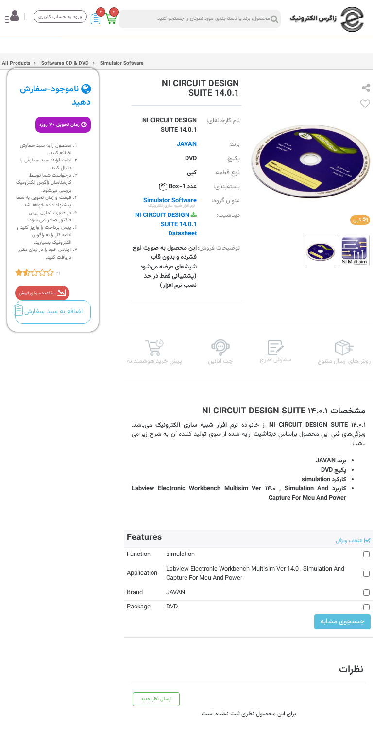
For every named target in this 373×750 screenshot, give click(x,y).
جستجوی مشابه (342, 621)
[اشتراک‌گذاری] (366, 89)
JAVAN (187, 144)
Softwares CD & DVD (64, 63)
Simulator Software (121, 63)
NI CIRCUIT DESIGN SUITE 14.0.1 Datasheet (166, 225)
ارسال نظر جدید (156, 699)
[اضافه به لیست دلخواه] (365, 104)
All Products (16, 63)
